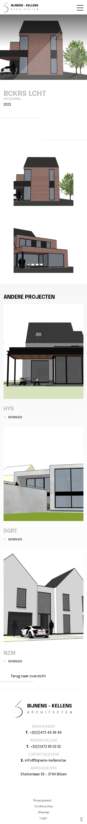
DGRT (43, 484)
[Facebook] (40, 782)
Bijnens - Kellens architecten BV (21, 7)
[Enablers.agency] (81, 819)
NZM (43, 605)
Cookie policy (43, 806)
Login (43, 818)
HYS (43, 361)
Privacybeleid (42, 800)
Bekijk (43, 178)
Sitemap (43, 812)
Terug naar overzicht (28, 676)
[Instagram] (46, 782)
